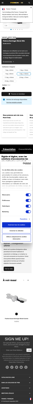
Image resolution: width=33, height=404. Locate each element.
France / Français (7, 398)
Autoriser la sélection (16, 230)
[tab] (9, 149)
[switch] (28, 200)
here (15, 19)
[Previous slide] (24, 280)
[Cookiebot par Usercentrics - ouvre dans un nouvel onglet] (23, 163)
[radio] (11, 29)
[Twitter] (25, 367)
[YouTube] (21, 367)
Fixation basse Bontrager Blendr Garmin (16, 318)
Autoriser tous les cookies (16, 225)
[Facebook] (16, 367)
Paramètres (23, 219)
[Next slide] (28, 280)
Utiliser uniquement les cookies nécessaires (16, 238)
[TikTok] (11, 367)
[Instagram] (7, 367)
